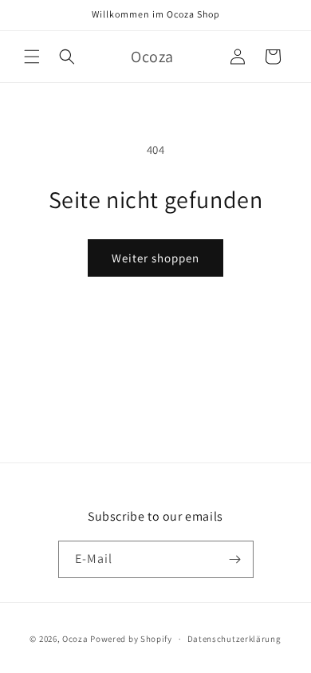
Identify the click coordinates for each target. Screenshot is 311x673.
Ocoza (75, 638)
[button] (31, 56)
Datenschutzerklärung (234, 638)
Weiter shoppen (155, 258)
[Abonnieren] (235, 559)
